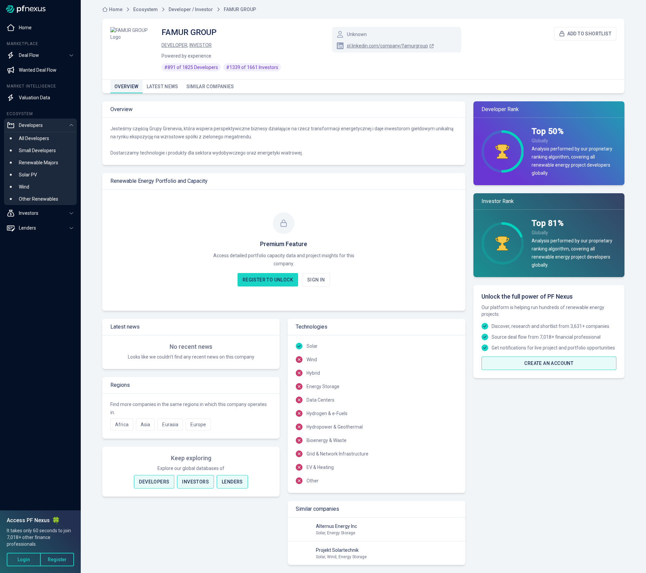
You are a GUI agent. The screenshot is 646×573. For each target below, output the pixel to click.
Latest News (162, 86)
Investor (200, 45)
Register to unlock (268, 279)
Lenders (232, 481)
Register (57, 559)
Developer (174, 45)
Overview (126, 86)
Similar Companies (210, 86)
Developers (154, 481)
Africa (122, 424)
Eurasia (170, 424)
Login (23, 559)
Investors (195, 481)
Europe (198, 424)
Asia (145, 424)
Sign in (316, 279)
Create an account (548, 363)
